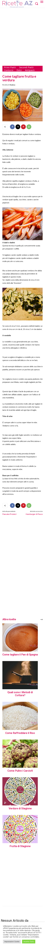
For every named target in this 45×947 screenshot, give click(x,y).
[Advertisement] (22, 34)
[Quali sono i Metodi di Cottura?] (20, 675)
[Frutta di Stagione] (20, 829)
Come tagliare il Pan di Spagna (20, 654)
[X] (17, 126)
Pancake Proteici (9, 514)
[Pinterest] (23, 126)
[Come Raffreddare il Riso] (20, 716)
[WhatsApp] (29, 126)
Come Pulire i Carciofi (20, 770)
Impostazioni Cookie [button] (11, 941)
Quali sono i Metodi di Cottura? (20, 694)
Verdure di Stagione (20, 808)
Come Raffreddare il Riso (20, 733)
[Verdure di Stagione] (20, 791)
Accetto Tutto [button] (29, 941)
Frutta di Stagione (20, 846)
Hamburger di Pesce (34, 514)
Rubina (12, 85)
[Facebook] (12, 126)
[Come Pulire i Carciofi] (20, 754)
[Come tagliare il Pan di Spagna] (20, 637)
